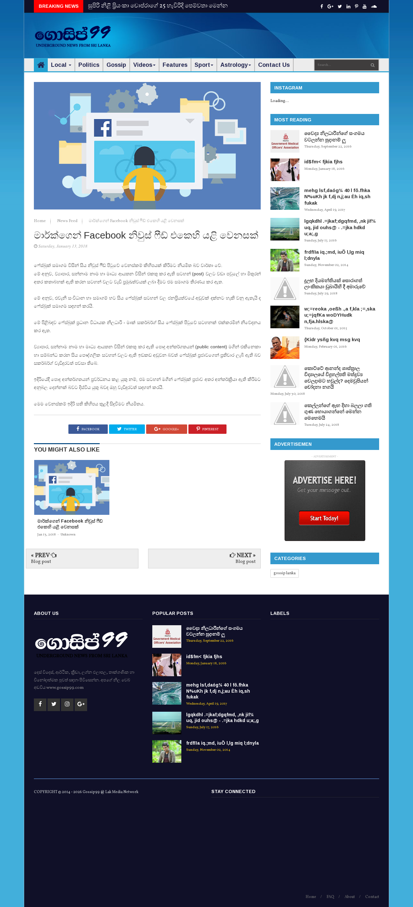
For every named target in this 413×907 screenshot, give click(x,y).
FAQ (330, 897)
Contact (372, 897)
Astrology (234, 65)
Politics (88, 65)
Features (175, 65)
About (350, 897)
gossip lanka (285, 573)
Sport (202, 65)
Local (59, 65)
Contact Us (274, 65)
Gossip (116, 65)
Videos (142, 65)
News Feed (67, 221)
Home (40, 221)
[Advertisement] (261, 32)
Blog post (41, 562)
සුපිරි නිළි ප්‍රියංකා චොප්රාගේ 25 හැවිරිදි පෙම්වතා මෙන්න (158, 6)
